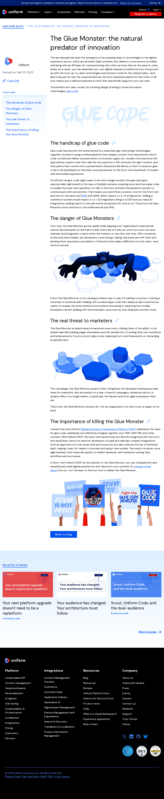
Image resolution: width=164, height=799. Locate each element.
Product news (91, 703)
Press (125, 688)
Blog (85, 678)
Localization (12, 717)
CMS (84, 195)
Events (126, 693)
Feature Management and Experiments (59, 714)
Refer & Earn (90, 724)
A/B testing (11, 703)
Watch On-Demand (130, 2)
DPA (50, 776)
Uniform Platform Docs (96, 693)
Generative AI (52, 702)
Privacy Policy (13, 776)
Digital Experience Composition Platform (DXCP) (109, 429)
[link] (145, 14)
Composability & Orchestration (15, 710)
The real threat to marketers (81, 321)
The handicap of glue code (79, 143)
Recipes (87, 688)
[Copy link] (113, 143)
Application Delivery (56, 697)
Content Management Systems (57, 679)
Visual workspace (15, 688)
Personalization (14, 693)
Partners (10, 738)
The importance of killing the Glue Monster (97, 421)
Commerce (50, 687)
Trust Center (129, 719)
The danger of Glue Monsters (82, 218)
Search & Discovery (55, 721)
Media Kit (127, 708)
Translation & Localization (59, 726)
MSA (43, 776)
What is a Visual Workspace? (100, 714)
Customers (11, 733)
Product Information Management (56, 733)
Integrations (12, 723)
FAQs (86, 708)
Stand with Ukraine (133, 683)
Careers (127, 698)
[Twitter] (124, 736)
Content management (18, 683)
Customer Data (53, 692)
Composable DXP (15, 678)
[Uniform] (13, 12)
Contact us (129, 703)
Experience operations (96, 719)
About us (127, 678)
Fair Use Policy (31, 776)
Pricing (9, 728)
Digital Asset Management (59, 707)
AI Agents (10, 698)
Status (126, 724)
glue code (72, 91)
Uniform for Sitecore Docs (98, 698)
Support (127, 714)
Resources (89, 683)
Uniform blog (13, 26)
